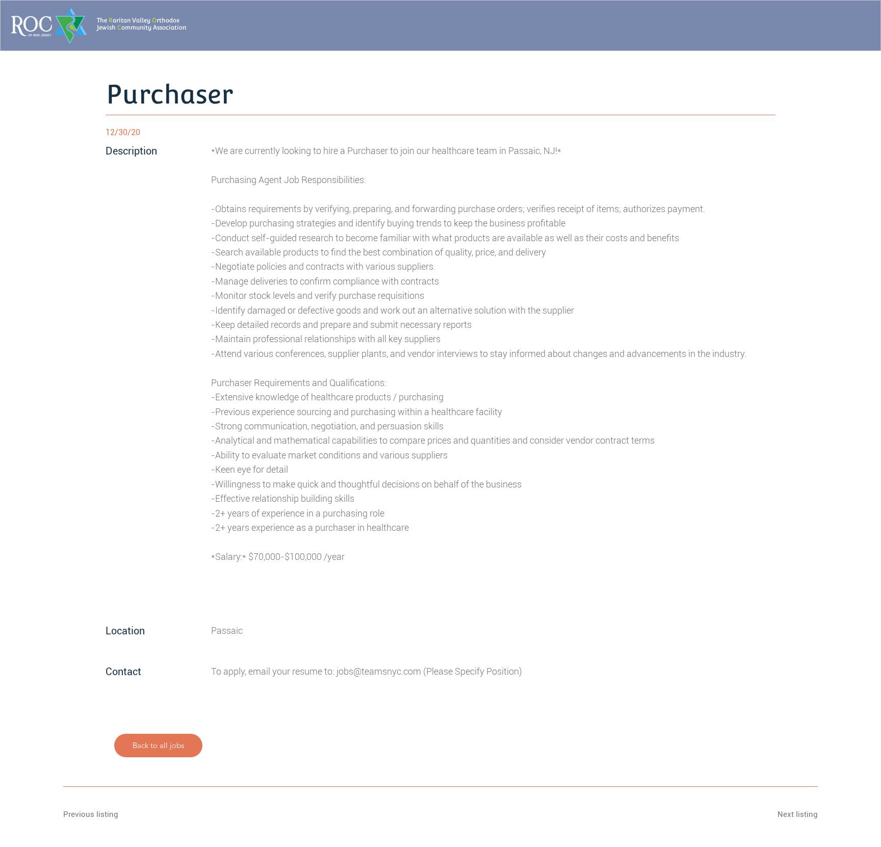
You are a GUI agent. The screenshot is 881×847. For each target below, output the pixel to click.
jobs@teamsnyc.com (378, 671)
